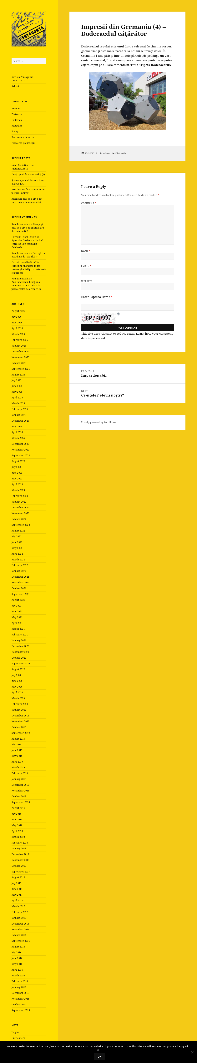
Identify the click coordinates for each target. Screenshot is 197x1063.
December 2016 (20, 923)
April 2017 (17, 900)
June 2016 (17, 958)
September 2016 (21, 940)
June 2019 (17, 750)
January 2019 (19, 779)
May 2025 (17, 391)
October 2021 (19, 588)
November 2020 (20, 652)
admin (106, 153)
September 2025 (21, 368)
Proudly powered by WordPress (98, 422)
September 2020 (21, 663)
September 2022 (21, 524)
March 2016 (18, 975)
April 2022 (17, 553)
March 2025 (18, 403)
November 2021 (20, 582)
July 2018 (17, 813)
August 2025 (18, 374)
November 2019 (20, 721)
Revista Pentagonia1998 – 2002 (22, 78)
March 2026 (18, 334)
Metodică (17, 125)
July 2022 (17, 536)
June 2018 (17, 819)
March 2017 (18, 906)
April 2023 (17, 484)
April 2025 (17, 397)
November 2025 (20, 357)
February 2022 (20, 565)
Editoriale (17, 120)
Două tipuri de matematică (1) (28, 174)
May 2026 (17, 322)
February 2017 (20, 912)
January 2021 (19, 640)
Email (86, 266)
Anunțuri (17, 108)
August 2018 (18, 808)
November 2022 (20, 513)
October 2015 (19, 1004)
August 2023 (18, 461)
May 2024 (17, 426)
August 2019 (18, 738)
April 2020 (17, 692)
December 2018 (20, 784)
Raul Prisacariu (20, 224)
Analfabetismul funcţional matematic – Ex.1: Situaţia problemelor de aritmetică (26, 285)
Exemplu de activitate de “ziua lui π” (29, 254)
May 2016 (17, 964)
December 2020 (20, 646)
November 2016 (20, 929)
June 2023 (17, 472)
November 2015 (20, 998)
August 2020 (18, 669)
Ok (99, 1056)
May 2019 (17, 756)
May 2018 (17, 825)
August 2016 (18, 946)
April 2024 (17, 432)
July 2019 (17, 744)
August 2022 (18, 530)
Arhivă (15, 86)
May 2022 (17, 548)
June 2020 (17, 681)
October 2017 (19, 865)
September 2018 (21, 802)
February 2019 (20, 773)
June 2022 (17, 542)
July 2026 (17, 316)
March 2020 (18, 698)
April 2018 (17, 831)
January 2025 (19, 415)
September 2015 (21, 1010)
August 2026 (18, 311)
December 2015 (20, 993)
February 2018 (20, 842)
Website (86, 281)
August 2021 (18, 600)
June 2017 (17, 889)
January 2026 (19, 345)
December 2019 (20, 715)
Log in (15, 1032)
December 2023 (20, 443)
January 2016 (19, 987)
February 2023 (20, 496)
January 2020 (19, 709)
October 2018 (19, 796)
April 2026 (17, 328)
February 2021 (20, 634)
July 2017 (17, 883)
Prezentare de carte (23, 137)
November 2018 (20, 790)
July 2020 (17, 675)
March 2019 (18, 767)
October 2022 (19, 519)
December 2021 (20, 576)
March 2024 (18, 438)
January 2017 (19, 918)
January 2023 (19, 501)
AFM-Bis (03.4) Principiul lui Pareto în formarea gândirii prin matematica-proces (29, 267)
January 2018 (19, 848)
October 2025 (19, 363)
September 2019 (21, 733)
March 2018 (18, 837)
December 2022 (20, 507)
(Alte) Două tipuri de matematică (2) (23, 167)
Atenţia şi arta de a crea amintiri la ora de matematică (27, 200)
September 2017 (21, 871)
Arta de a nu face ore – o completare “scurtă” (28, 191)
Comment (88, 203)
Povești (15, 131)
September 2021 (21, 594)
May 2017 (17, 894)
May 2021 (17, 617)
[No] (192, 1052)
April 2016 (17, 969)
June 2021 (17, 611)
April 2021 (17, 623)
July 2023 (17, 467)
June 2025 (17, 386)
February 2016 (20, 981)
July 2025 (17, 380)
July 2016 (17, 952)
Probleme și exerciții (23, 143)
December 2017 (20, 854)
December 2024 (20, 420)
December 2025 (20, 351)
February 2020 (20, 704)
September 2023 (21, 455)
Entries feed (18, 1038)
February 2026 (20, 340)
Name (86, 251)
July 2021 (17, 605)
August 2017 (18, 877)
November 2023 (20, 449)
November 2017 (20, 860)
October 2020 (19, 657)
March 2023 (18, 490)
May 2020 (17, 686)
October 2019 (19, 727)
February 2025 (20, 409)
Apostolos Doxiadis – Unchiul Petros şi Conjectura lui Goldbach (27, 244)
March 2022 (18, 559)
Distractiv (17, 114)
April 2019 (17, 761)
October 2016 (19, 935)
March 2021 (18, 628)
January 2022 (19, 571)
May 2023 (17, 478)
